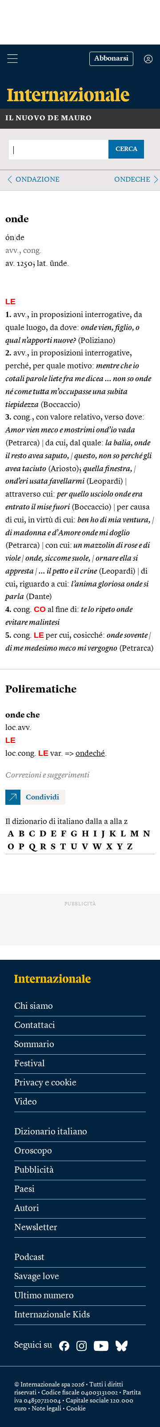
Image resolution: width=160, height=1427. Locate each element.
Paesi (24, 1189)
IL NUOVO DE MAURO (48, 118)
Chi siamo (33, 1006)
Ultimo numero (44, 1296)
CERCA (126, 149)
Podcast (29, 1257)
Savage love (36, 1276)
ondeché (90, 754)
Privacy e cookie (45, 1083)
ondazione (38, 179)
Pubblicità (34, 1170)
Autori (26, 1208)
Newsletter (35, 1227)
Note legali (46, 1409)
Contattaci (34, 1025)
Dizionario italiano (50, 1132)
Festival (29, 1064)
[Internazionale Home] (55, 978)
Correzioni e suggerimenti (47, 775)
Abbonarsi (111, 58)
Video (25, 1102)
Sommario (34, 1044)
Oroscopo (33, 1151)
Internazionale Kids (52, 1315)
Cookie (76, 1409)
